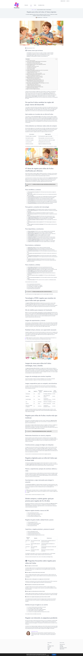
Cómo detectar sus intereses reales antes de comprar (35, 63)
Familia (35, 5)
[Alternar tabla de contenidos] (56, 59)
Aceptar (54, 654)
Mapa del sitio (62, 648)
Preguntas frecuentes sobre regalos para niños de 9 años (34, 86)
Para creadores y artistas (31, 69)
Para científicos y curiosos (31, 65)
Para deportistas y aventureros (32, 67)
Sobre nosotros (62, 644)
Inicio (48, 644)
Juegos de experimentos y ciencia (32, 72)
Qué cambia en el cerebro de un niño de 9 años (33, 62)
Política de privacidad (63, 647)
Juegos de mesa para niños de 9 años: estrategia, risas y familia (35, 74)
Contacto (61, 645)
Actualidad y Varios (41, 5)
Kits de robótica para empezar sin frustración (34, 71)
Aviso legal (61, 646)
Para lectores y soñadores (31, 68)
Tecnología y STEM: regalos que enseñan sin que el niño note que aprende (37, 70)
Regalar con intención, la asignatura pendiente (33, 88)
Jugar (31, 5)
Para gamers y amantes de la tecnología (33, 66)
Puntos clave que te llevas (31, 60)
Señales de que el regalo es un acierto (33, 87)
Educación (26, 5)
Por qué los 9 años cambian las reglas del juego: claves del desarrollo (36, 61)
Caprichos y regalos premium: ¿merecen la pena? (34, 85)
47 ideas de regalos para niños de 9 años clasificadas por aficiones (36, 64)
